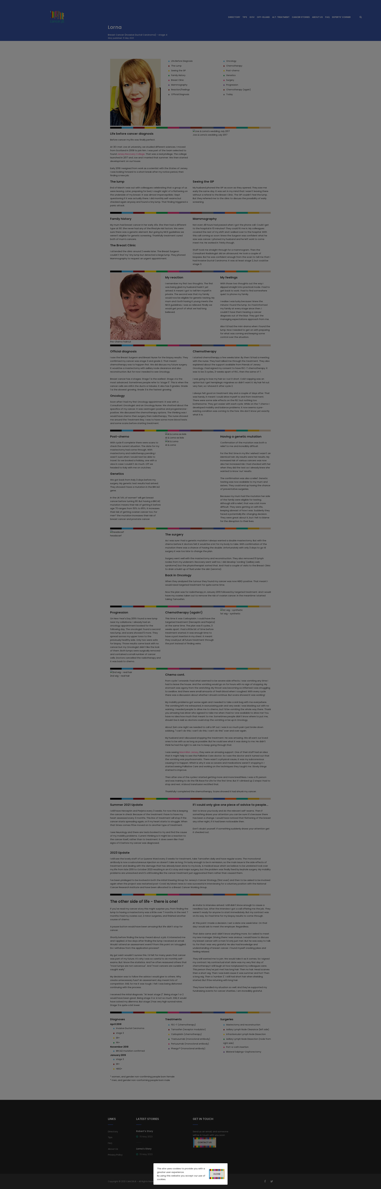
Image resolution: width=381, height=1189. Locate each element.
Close (216, 1173)
